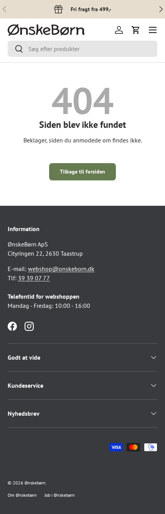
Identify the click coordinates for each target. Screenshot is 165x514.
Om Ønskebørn (22, 495)
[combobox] (82, 49)
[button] (135, 29)
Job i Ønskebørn (60, 495)
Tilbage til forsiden (82, 171)
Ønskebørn (35, 483)
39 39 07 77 (34, 278)
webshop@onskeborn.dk (61, 269)
